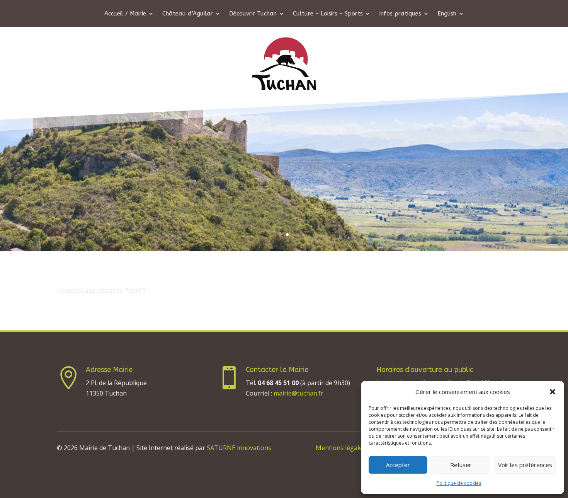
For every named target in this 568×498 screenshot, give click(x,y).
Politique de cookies (459, 483)
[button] (552, 392)
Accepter (398, 465)
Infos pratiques (400, 14)
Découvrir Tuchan (253, 14)
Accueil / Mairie (125, 14)
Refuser (460, 465)
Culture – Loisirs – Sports (328, 14)
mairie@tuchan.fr (298, 393)
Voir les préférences (525, 465)
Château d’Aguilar (187, 14)
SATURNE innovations (239, 447)
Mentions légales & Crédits (354, 447)
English (446, 14)
